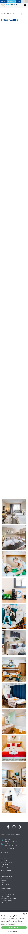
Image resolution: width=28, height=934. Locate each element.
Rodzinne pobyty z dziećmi (9, 898)
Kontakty (4, 858)
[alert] (14, 923)
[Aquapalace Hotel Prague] (9, 5)
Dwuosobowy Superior (8, 876)
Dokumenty (5, 867)
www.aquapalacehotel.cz (11, 845)
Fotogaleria (5, 864)
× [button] (26, 913)
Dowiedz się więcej (12, 924)
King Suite (4, 882)
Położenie (4, 860)
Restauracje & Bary (7, 900)
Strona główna (5, 13)
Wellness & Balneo (6, 896)
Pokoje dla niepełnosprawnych (9, 885)
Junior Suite (5, 880)
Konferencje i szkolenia (8, 894)
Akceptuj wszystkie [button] (14, 927)
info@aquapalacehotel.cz (11, 844)
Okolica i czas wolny (7, 862)
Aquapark (4, 903)
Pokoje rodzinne (6, 878)
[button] (14, 931)
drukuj (24, 14)
